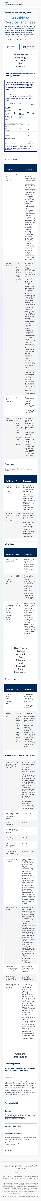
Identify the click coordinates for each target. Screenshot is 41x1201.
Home (4, 1165)
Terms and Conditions (26, 1165)
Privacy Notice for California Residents (17, 1166)
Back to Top (8, 1150)
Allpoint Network (30, 411)
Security (9, 1165)
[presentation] (12, 47)
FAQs (23, 1168)
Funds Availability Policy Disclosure (20, 1116)
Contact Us (31, 1166)
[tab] (12, 47)
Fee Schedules (16, 1165)
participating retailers (28, 609)
